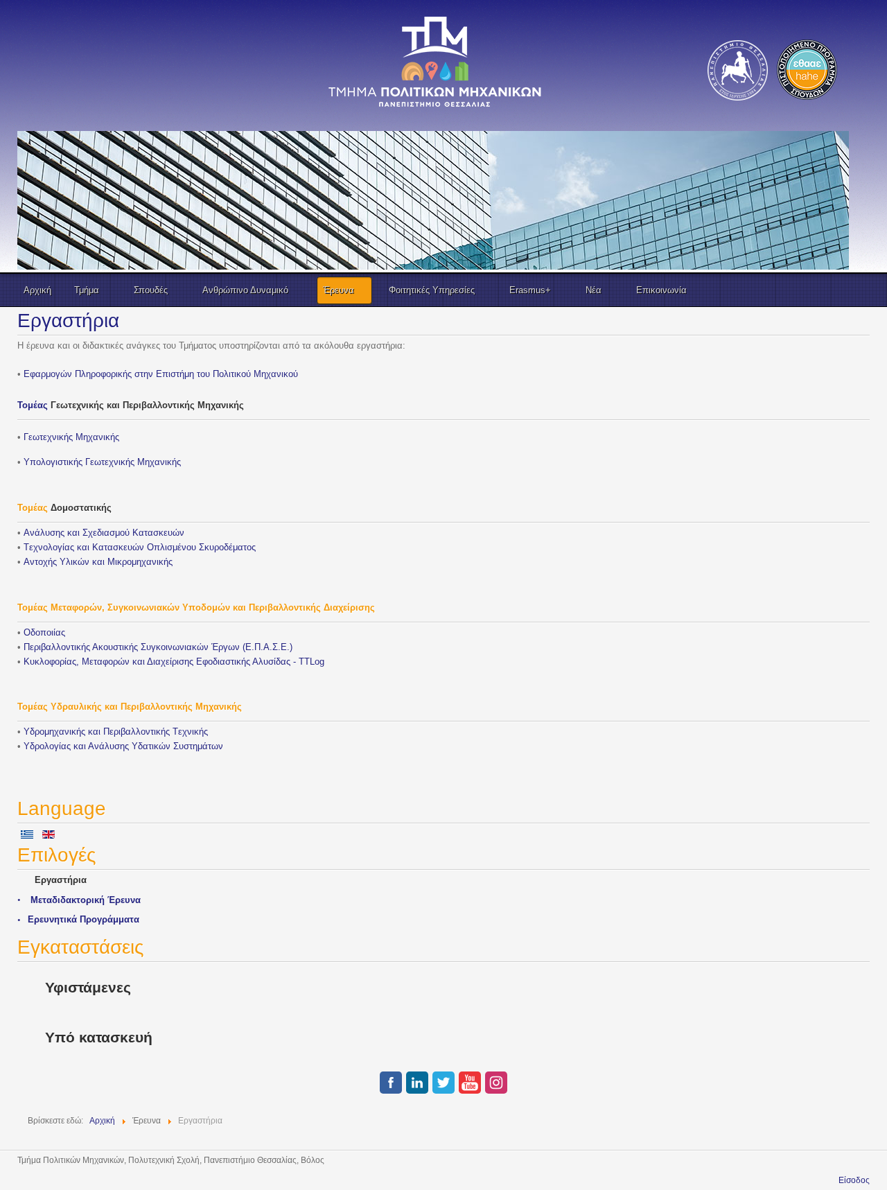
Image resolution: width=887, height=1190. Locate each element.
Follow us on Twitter (443, 1082)
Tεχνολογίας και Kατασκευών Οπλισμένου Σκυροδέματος (140, 547)
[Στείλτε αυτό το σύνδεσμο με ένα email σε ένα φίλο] (866, 346)
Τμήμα (86, 290)
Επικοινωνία (661, 290)
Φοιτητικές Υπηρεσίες (432, 290)
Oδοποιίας (44, 632)
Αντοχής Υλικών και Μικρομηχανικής (98, 562)
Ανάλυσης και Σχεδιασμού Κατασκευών (104, 532)
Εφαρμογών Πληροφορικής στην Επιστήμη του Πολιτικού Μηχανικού (161, 374)
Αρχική (37, 290)
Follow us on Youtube (470, 1082)
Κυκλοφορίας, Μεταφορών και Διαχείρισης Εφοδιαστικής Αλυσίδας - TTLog (174, 661)
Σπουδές (151, 290)
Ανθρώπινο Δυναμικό (245, 290)
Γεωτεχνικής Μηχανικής (102, 462)
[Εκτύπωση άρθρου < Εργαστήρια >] (850, 346)
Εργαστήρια (68, 320)
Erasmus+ (530, 290)
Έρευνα (338, 290)
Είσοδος (854, 1180)
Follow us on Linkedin (417, 1082)
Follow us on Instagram (496, 1082)
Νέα (593, 290)
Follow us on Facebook (391, 1082)
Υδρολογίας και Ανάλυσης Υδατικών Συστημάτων (123, 746)
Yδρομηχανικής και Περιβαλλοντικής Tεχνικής (116, 731)
